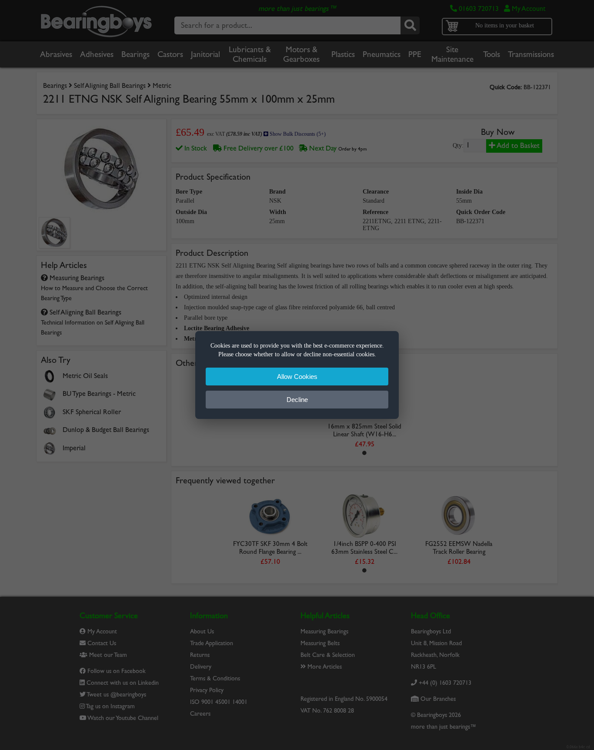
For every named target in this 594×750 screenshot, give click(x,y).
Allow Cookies (297, 376)
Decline (297, 399)
